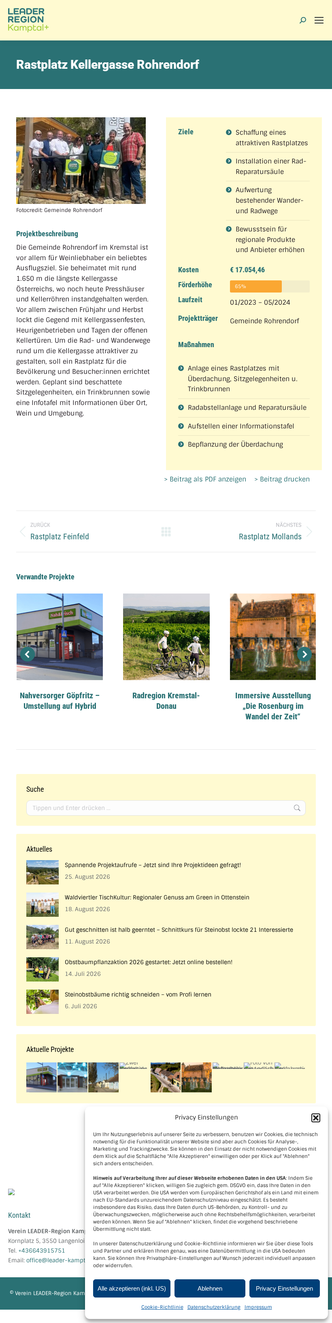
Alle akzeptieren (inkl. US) (132, 1288)
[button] (316, 1118)
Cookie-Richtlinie (162, 1307)
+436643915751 (41, 1250)
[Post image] (60, 637)
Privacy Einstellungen (284, 1288)
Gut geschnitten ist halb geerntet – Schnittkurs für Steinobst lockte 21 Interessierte (179, 929)
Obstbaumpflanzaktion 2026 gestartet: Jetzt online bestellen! (148, 962)
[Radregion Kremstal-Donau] (135, 1066)
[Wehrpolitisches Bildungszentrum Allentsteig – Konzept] (228, 1066)
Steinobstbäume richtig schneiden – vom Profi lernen (138, 994)
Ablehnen (210, 1288)
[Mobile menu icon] (319, 20)
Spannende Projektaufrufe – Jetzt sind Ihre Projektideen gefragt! (153, 865)
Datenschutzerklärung (213, 1307)
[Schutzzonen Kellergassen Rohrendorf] (166, 1078)
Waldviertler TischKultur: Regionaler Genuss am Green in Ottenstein (157, 897)
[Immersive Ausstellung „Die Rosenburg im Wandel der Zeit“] (197, 1078)
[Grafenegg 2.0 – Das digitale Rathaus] (73, 1078)
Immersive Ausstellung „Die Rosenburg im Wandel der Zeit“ (273, 706)
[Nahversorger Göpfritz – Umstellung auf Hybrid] (41, 1078)
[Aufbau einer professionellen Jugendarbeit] (259, 1066)
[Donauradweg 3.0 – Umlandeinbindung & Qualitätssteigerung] (290, 1066)
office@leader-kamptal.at (61, 1260)
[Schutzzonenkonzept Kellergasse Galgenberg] (103, 1078)
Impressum (258, 1307)
